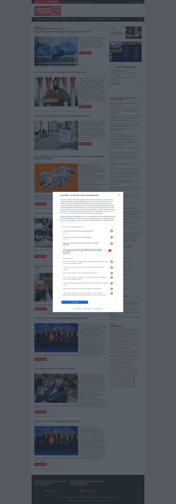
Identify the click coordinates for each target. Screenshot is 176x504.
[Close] (119, 195)
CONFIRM (74, 302)
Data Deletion (78, 308)
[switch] (110, 231)
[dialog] (88, 252)
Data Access (88, 308)
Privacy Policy (98, 308)
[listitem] (88, 227)
